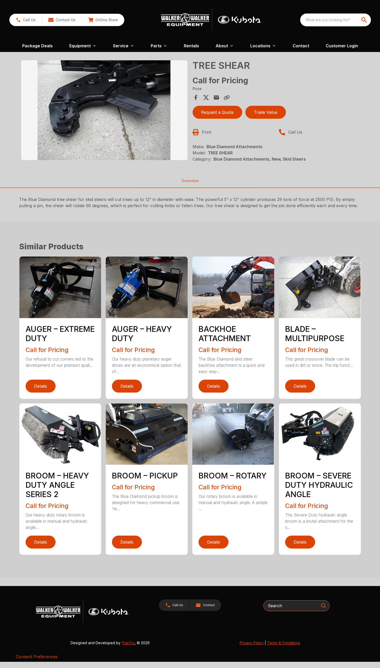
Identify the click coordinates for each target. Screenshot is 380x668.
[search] (364, 20)
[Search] (323, 605)
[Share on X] (206, 97)
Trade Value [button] (265, 112)
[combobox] (335, 20)
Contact (301, 45)
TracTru (128, 643)
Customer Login (342, 45)
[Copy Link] (227, 97)
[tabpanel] (104, 111)
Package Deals (37, 45)
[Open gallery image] (104, 110)
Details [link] (40, 386)
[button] (26, 20)
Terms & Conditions (283, 643)
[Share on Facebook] (196, 97)
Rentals (191, 45)
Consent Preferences (37, 656)
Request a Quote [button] (217, 112)
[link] (103, 20)
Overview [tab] (190, 180)
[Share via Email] (216, 97)
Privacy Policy (252, 643)
